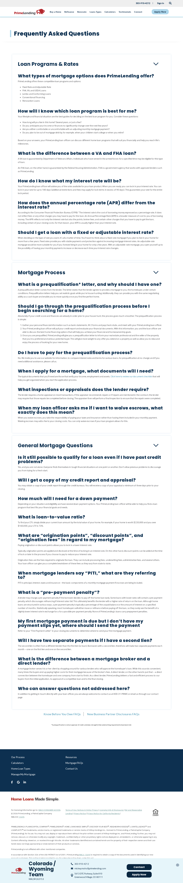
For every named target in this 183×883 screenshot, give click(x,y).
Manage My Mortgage (23, 774)
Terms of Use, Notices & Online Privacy (82, 810)
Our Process (18, 757)
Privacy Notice (80, 813)
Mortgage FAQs (74, 762)
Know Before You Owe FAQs (62, 714)
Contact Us (71, 768)
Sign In (160, 3)
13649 (21, 817)
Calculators (17, 762)
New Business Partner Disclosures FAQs (113, 714)
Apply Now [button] (139, 874)
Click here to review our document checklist (131, 376)
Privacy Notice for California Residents (103, 813)
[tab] (91, 64)
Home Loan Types (20, 768)
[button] (91, 64)
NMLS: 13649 (84, 854)
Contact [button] (139, 867)
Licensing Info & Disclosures (112, 810)
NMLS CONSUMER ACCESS (49, 810)
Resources (71, 757)
